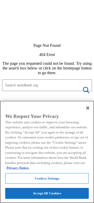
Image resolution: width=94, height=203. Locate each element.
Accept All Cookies (47, 193)
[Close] (87, 108)
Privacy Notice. (18, 168)
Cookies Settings (47, 178)
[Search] (82, 90)
